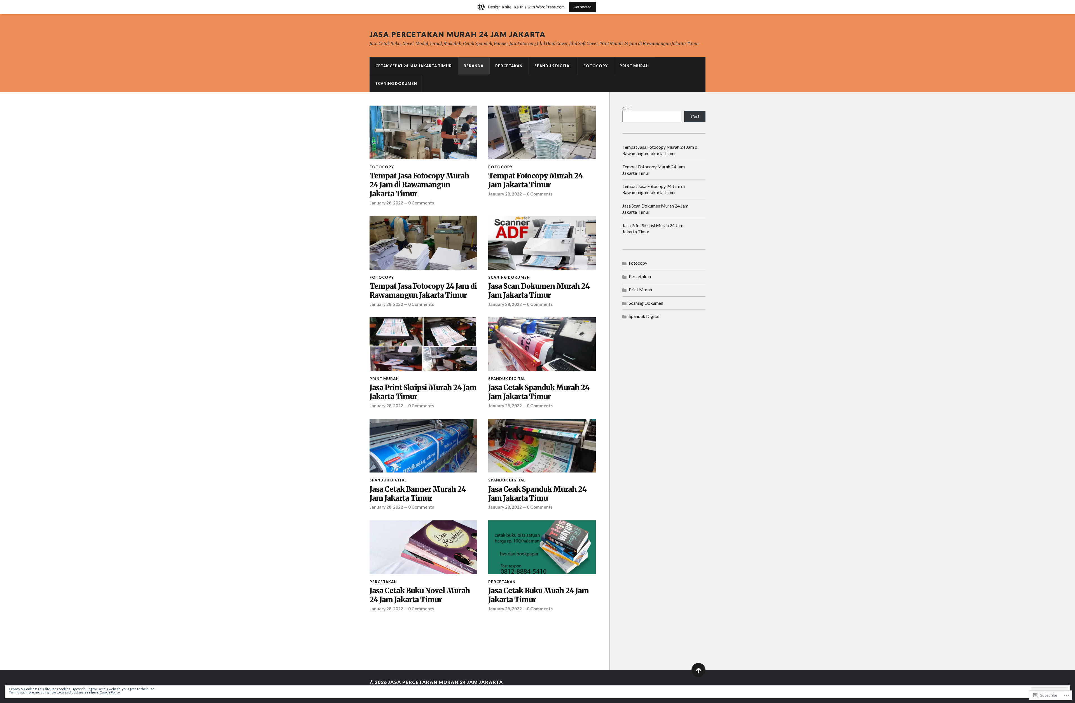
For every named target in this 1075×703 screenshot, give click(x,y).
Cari (626, 108)
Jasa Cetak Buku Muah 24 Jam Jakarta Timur (538, 595)
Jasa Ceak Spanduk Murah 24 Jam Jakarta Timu (537, 494)
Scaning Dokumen (396, 83)
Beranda (473, 66)
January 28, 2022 (386, 202)
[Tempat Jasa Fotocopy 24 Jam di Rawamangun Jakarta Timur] (423, 243)
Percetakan (509, 66)
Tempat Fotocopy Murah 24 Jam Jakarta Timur (535, 180)
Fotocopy (595, 66)
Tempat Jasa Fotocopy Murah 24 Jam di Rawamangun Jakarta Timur (419, 185)
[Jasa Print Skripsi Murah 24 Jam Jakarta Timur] (423, 344)
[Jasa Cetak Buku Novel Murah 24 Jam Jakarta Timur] (423, 547)
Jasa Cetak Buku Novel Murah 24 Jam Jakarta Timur (420, 595)
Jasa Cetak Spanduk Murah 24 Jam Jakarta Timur (538, 392)
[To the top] (698, 670)
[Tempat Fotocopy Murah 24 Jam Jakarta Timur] (542, 132)
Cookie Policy (110, 692)
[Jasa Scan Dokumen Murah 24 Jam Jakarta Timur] (542, 243)
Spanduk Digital (553, 66)
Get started (583, 7)
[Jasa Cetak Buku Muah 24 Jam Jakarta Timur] (542, 547)
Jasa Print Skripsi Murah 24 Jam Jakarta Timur (423, 392)
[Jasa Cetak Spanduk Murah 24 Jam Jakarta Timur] (542, 344)
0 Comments (421, 202)
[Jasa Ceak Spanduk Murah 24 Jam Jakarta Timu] (542, 446)
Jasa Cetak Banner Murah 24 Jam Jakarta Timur (418, 494)
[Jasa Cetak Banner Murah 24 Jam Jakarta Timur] (423, 446)
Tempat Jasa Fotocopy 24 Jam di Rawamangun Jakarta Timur (423, 291)
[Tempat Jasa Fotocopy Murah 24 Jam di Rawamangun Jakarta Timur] (423, 132)
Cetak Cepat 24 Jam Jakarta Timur (413, 66)
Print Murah (634, 66)
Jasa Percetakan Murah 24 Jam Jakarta (458, 34)
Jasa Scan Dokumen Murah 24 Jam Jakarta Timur (539, 291)
